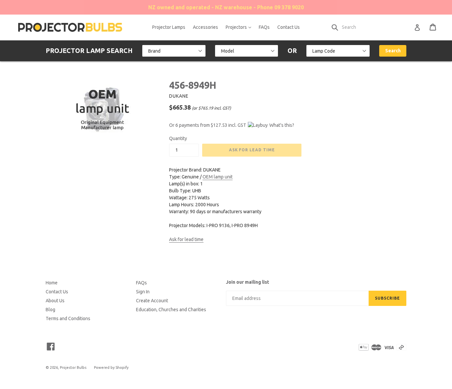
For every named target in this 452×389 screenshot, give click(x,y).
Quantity (178, 138)
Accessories (205, 27)
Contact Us (288, 27)
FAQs (264, 27)
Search (393, 50)
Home (52, 282)
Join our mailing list (247, 282)
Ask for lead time (186, 239)
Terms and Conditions (68, 318)
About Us (55, 300)
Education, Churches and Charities (171, 309)
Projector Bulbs (73, 367)
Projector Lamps (168, 27)
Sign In (143, 291)
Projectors (240, 27)
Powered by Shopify (111, 367)
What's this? (281, 125)
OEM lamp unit (218, 176)
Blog (50, 309)
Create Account (152, 300)
